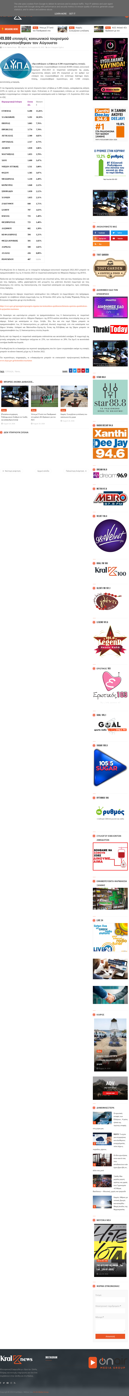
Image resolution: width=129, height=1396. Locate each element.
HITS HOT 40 (102, 1261)
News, (17, 371)
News (35, 28)
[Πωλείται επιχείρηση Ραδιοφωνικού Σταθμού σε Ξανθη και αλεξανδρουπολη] (14, 417)
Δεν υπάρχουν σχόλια (56, 47)
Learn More (61, 13)
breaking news (11, 29)
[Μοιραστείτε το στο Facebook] (70, 370)
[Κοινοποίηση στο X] (75, 370)
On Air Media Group (41, 1392)
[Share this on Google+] (79, 370)
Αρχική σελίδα (43, 471)
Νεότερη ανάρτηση (13, 471)
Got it (72, 13)
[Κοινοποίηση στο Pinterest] (83, 370)
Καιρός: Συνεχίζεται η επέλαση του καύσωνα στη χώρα (43, 30)
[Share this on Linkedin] (87, 370)
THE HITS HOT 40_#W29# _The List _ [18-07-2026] (110, 1267)
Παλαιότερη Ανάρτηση (75, 471)
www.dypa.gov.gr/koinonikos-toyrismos (16, 361)
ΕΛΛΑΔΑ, (10, 371)
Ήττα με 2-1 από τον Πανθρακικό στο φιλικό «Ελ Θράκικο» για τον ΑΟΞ (43, 417)
